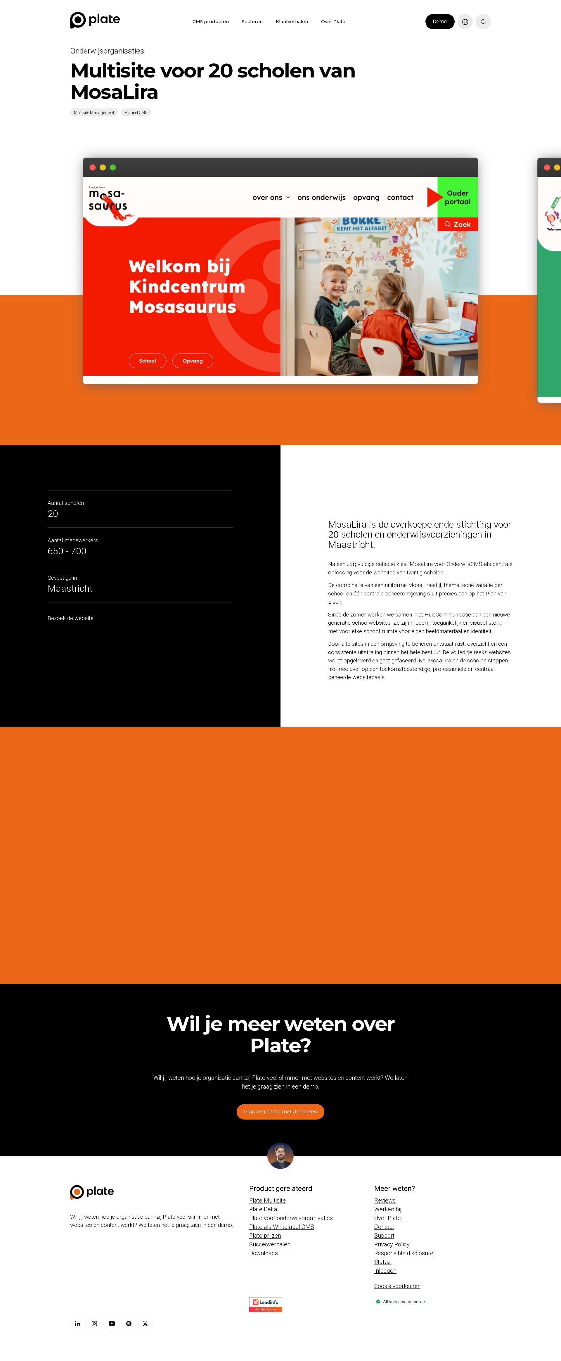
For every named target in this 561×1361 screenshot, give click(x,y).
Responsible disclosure (403, 1253)
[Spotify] (128, 1323)
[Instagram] (94, 1323)
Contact (384, 1226)
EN (460, 32)
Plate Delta (263, 1209)
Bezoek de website (71, 618)
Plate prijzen (265, 1235)
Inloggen (385, 1270)
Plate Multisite (267, 1200)
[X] (145, 1323)
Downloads (263, 1253)
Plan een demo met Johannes (280, 1111)
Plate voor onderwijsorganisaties (291, 1218)
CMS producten (211, 21)
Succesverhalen (269, 1244)
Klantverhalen (292, 21)
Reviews (385, 1200)
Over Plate (333, 21)
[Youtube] (111, 1323)
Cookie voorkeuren (397, 1286)
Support (384, 1235)
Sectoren (252, 21)
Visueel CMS (136, 112)
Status (382, 1261)
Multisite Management (94, 112)
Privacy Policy (392, 1244)
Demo (440, 21)
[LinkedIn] (77, 1323)
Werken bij (387, 1209)
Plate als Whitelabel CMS (281, 1226)
